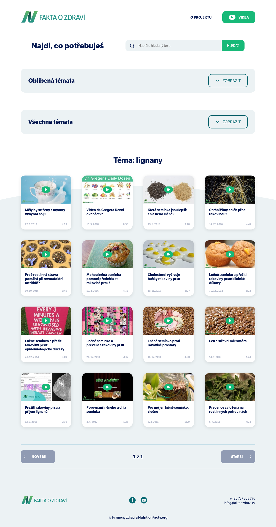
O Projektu (201, 17)
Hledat (233, 45)
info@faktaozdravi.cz (239, 503)
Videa (243, 17)
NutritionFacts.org (153, 517)
